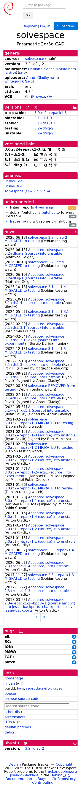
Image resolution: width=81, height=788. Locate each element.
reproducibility (38, 688)
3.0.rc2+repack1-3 (50, 113)
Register (30, 26)
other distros (15, 712)
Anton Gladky (37, 78)
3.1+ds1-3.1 (44, 123)
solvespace (34, 59)
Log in (45, 26)
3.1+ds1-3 (43, 118)
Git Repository (64, 779)
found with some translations (42, 221)
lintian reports (42, 207)
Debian (15, 764)
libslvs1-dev (14, 181)
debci (9, 732)
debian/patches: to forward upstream (40, 214)
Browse (38, 97)
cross (57, 688)
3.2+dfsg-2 (43, 128)
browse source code (22, 699)
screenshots (15, 717)
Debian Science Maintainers (52, 69)
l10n (8, 722)
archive (11, 72)
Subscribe (65, 26)
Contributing (42, 782)
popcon (11, 693)
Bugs (42, 779)
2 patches (46, 212)
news (10, 231)
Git (27, 97)
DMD (22, 72)
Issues (15, 221)
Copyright (64, 764)
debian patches (18, 727)
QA (49, 97)
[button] (7, 207)
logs (20, 688)
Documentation (18, 779)
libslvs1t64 (13, 186)
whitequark (14, 81)
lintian (10, 683)
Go (27, 15)
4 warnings (44, 207)
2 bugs (30, 191)
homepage (14, 678)
